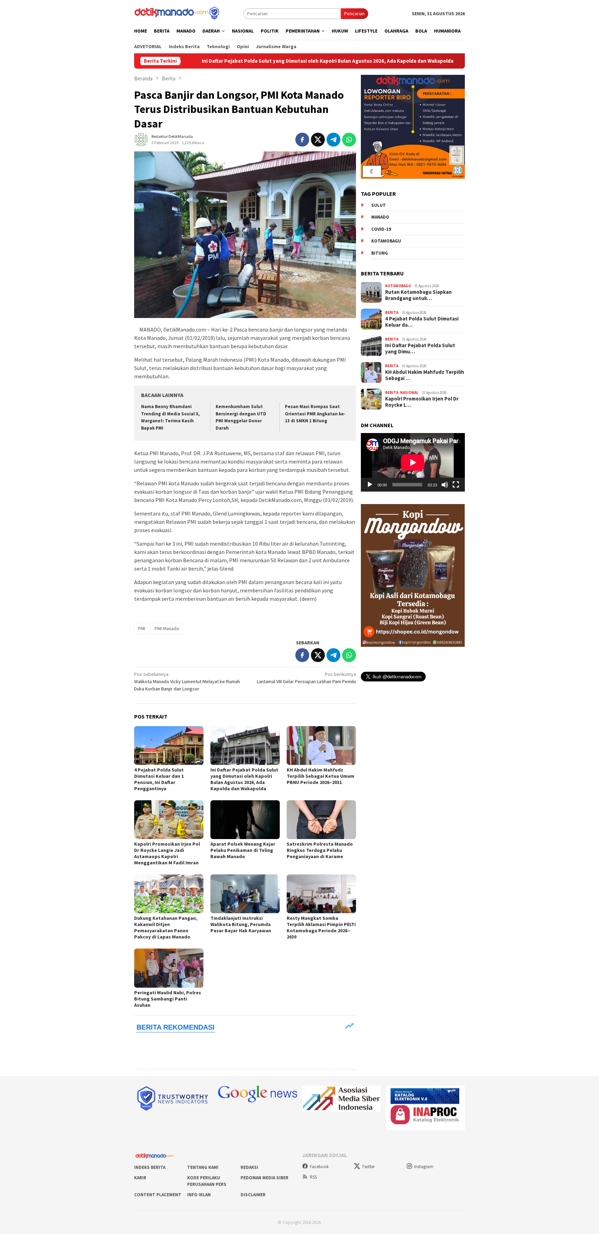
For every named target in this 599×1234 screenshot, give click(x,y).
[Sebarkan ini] (302, 140)
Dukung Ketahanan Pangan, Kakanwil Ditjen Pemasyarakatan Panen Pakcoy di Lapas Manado (165, 927)
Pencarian (354, 13)
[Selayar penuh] (455, 484)
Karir (140, 1178)
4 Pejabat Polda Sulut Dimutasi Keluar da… (422, 322)
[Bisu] (444, 484)
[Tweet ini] (318, 140)
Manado (380, 217)
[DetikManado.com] (177, 13)
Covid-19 (381, 229)
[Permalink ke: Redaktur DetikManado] (141, 139)
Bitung (379, 253)
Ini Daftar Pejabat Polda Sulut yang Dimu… (420, 348)
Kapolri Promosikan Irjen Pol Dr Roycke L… (422, 402)
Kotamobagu (386, 241)
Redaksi (249, 1167)
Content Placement (157, 1195)
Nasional (409, 392)
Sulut (378, 205)
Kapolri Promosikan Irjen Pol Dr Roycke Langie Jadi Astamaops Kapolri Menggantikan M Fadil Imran (167, 853)
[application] (413, 462)
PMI (141, 628)
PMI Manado (167, 628)
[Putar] (369, 484)
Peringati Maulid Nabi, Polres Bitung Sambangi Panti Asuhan (167, 998)
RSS (313, 1177)
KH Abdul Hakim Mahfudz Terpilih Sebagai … (424, 375)
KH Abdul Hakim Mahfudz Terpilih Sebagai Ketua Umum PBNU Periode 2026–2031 (320, 776)
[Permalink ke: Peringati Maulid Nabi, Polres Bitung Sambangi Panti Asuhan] (168, 968)
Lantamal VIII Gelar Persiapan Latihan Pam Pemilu (306, 678)
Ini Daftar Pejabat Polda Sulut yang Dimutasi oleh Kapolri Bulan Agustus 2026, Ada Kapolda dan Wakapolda (267, 61)
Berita (391, 312)
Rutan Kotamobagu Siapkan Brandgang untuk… (418, 295)
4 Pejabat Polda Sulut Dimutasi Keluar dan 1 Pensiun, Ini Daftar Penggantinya (159, 779)
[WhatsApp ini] (349, 140)
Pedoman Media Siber (264, 1178)
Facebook (319, 1167)
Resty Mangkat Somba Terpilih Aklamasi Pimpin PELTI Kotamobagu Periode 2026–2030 (321, 927)
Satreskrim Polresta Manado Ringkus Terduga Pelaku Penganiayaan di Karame (320, 850)
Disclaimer (253, 1195)
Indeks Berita (149, 1167)
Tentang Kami (202, 1167)
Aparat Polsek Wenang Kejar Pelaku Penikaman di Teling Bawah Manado (242, 850)
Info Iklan (199, 1195)
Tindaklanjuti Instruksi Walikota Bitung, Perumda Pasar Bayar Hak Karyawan (240, 924)
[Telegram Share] (333, 140)
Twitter (368, 1167)
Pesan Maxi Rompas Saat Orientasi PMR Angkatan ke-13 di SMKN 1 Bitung (315, 414)
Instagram (423, 1167)
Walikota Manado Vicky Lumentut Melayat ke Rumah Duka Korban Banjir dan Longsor (187, 681)
